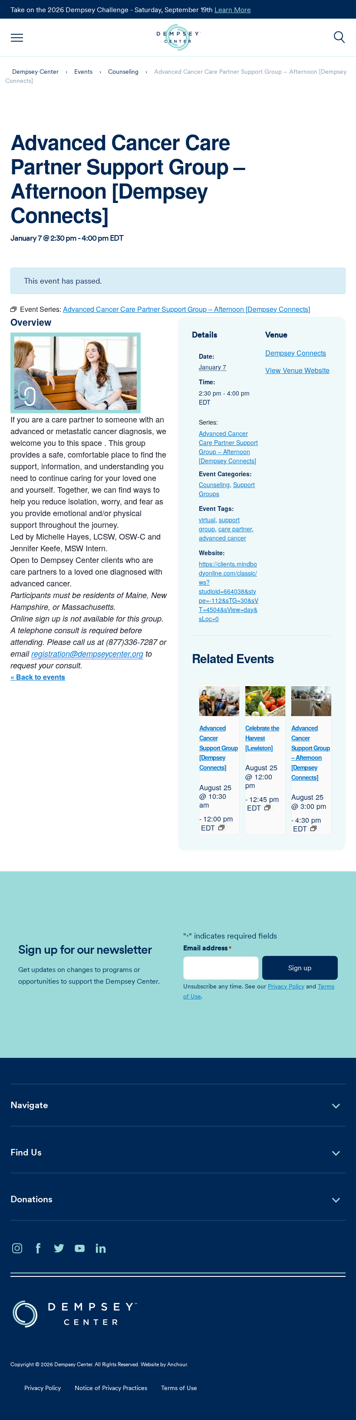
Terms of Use (179, 1388)
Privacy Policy (286, 986)
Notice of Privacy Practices (111, 1388)
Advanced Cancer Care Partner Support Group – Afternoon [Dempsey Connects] (228, 447)
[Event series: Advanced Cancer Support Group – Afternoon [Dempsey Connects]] (313, 828)
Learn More (232, 9)
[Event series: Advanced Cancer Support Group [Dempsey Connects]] (221, 827)
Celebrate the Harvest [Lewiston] (262, 737)
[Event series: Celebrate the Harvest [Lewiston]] (267, 807)
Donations (31, 1199)
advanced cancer (222, 537)
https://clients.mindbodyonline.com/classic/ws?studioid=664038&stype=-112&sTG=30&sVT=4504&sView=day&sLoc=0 (228, 591)
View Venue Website (297, 370)
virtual (207, 519)
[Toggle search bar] (339, 37)
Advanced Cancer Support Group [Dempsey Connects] (218, 747)
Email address (207, 947)
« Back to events (37, 677)
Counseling (214, 484)
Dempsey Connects (295, 353)
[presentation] (219, 701)
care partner (235, 528)
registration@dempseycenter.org (87, 653)
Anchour (177, 1364)
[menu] (17, 37)
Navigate (29, 1105)
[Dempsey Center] (179, 37)
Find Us (26, 1152)
